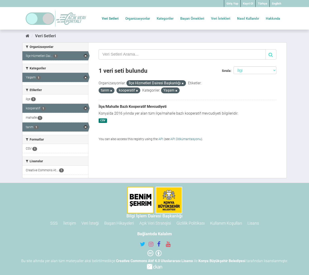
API (160, 139)
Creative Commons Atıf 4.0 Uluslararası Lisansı (154, 261)
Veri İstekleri (220, 18)
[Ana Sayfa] (27, 35)
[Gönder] (271, 54)
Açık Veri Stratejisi (155, 223)
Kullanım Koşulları (226, 223)
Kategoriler (165, 18)
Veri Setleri (110, 18)
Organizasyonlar (137, 18)
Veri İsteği (90, 223)
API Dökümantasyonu (185, 139)
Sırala (226, 71)
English (276, 3)
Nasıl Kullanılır (248, 18)
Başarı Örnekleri (192, 18)
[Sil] (183, 83)
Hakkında (273, 18)
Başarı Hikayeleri (119, 223)
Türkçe (262, 3)
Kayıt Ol (248, 3)
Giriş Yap (232, 3)
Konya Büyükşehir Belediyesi (221, 261)
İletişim (69, 223)
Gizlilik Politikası (190, 223)
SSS (54, 223)
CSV (102, 120)
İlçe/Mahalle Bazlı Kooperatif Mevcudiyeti (132, 106)
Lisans (253, 223)
